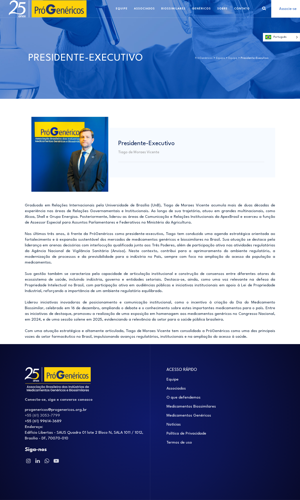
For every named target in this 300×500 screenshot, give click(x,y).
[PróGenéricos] (48, 9)
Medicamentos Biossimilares (191, 406)
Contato (242, 8)
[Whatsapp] (46, 461)
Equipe (122, 8)
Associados (144, 8)
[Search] (264, 9)
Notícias (173, 424)
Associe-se (287, 9)
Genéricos (201, 8)
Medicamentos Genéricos (188, 415)
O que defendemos (183, 397)
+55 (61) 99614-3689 (43, 421)
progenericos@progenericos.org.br (56, 410)
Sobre (222, 8)
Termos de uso (179, 442)
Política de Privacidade (186, 433)
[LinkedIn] (37, 461)
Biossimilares (173, 8)
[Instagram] (28, 461)
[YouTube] (55, 461)
